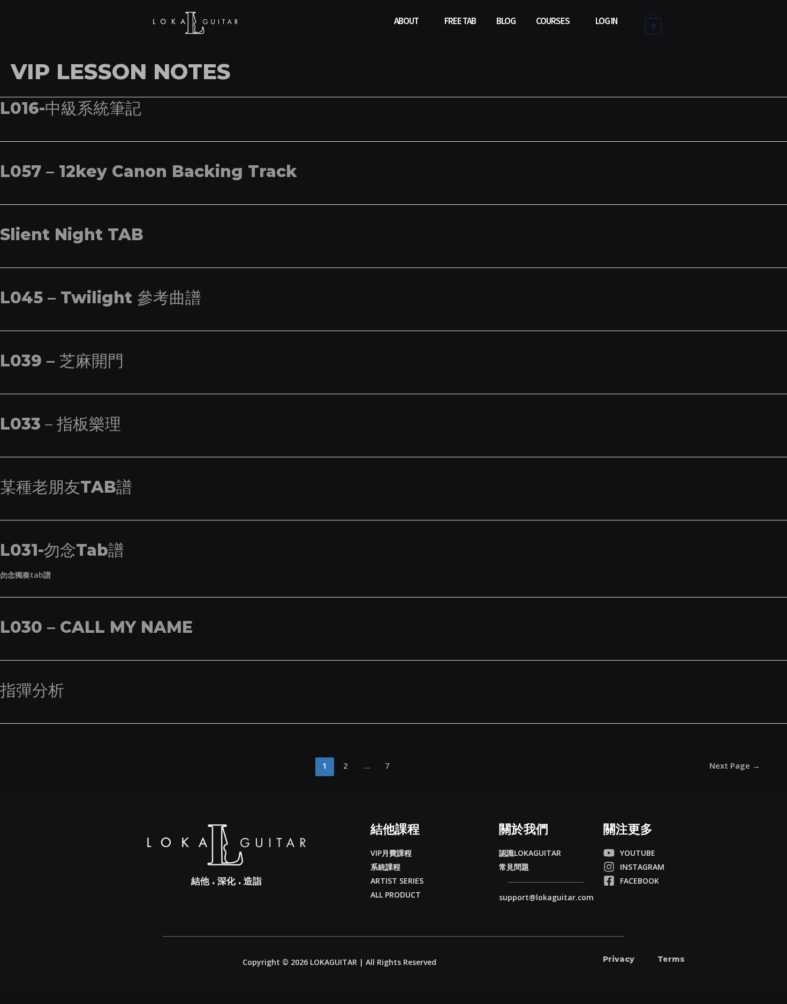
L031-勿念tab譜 (62, 550)
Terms (671, 959)
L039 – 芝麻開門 (62, 361)
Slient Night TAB (71, 234)
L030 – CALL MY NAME (96, 627)
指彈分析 (32, 690)
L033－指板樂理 (60, 424)
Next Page (734, 765)
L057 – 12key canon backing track (148, 171)
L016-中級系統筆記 (70, 108)
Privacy (618, 959)
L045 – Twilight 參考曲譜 (100, 298)
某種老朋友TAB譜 (66, 487)
